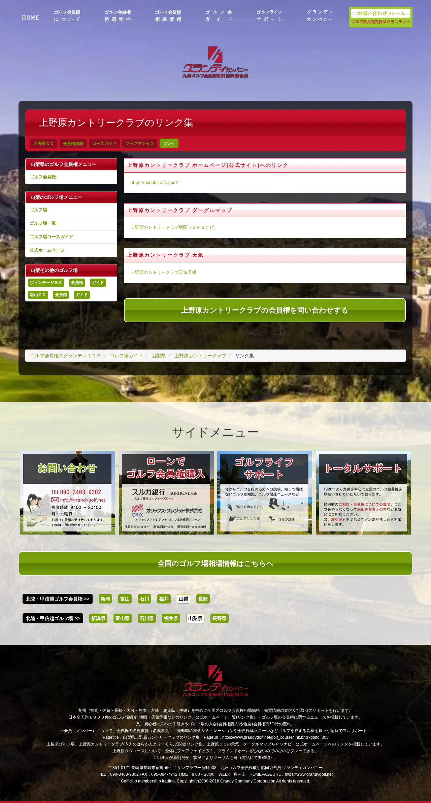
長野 (203, 598)
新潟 (105, 598)
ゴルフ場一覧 (43, 223)
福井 (164, 598)
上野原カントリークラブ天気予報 (163, 272)
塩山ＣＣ (38, 294)
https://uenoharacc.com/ (154, 182)
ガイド (98, 282)
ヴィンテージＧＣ (46, 282)
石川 (144, 598)
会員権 (77, 282)
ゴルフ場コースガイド (51, 236)
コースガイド (104, 143)
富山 (125, 598)
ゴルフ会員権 (43, 176)
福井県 (171, 618)
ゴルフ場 (38, 209)
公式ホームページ (47, 250)
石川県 (147, 618)
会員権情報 (73, 143)
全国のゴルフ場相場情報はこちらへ (216, 563)
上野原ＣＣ (44, 143)
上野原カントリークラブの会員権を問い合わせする (265, 310)
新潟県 (98, 618)
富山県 (122, 618)
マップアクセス (140, 143)
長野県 (219, 618)
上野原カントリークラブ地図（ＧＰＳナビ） (174, 227)
